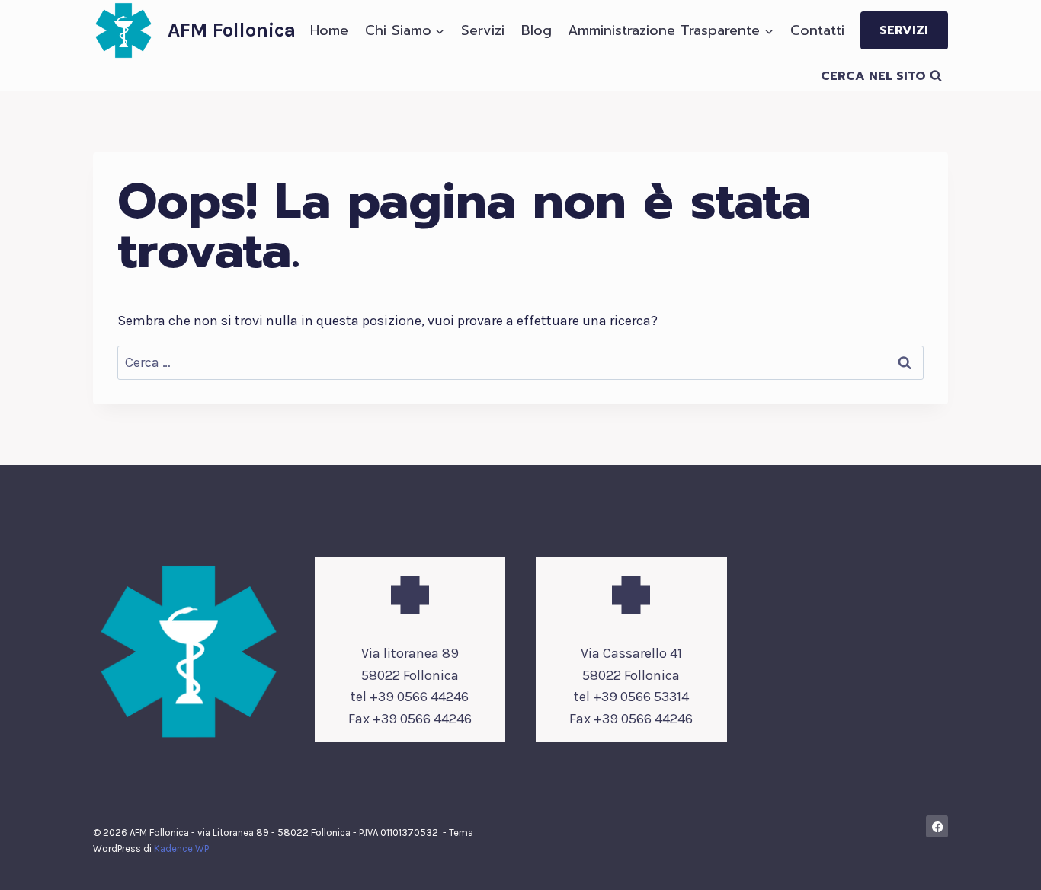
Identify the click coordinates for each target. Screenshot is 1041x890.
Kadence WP (181, 848)
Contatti (817, 30)
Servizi (482, 30)
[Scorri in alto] (1006, 862)
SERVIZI (903, 30)
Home (329, 30)
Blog (536, 30)
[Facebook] (937, 826)
